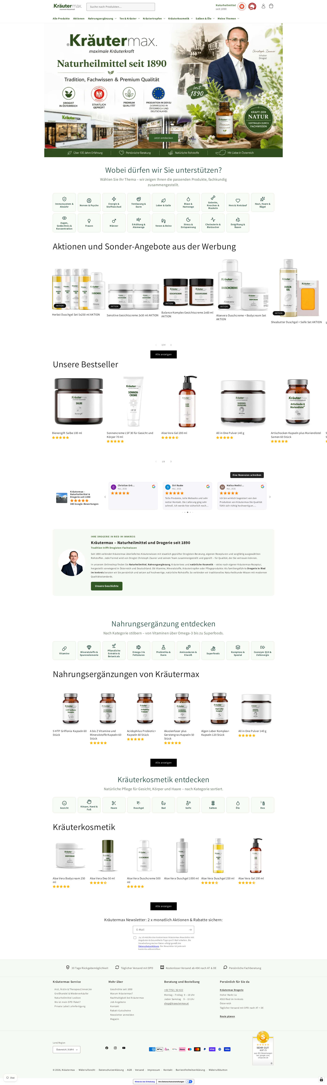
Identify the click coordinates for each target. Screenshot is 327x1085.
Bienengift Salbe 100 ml (67, 433)
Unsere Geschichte (106, 586)
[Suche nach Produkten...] (151, 7)
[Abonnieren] (190, 930)
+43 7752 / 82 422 (173, 990)
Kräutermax (68, 1069)
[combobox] (121, 7)
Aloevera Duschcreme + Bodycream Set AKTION (241, 317)
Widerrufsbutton (218, 1069)
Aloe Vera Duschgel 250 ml (218, 878)
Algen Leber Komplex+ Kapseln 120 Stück (215, 733)
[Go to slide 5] (187, 512)
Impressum (153, 1069)
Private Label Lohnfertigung (69, 1006)
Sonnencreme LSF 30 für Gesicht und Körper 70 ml (130, 435)
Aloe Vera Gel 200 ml (174, 433)
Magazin (114, 1019)
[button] (102, 18)
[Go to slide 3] (182, 512)
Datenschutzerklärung (148, 946)
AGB (129, 1069)
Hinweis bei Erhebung (145, 1082)
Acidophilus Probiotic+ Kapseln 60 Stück (141, 733)
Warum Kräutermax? (121, 993)
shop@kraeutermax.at (176, 1003)
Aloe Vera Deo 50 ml (102, 878)
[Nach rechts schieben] (171, 345)
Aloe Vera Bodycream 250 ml (69, 880)
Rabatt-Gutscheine (120, 1010)
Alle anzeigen (163, 354)
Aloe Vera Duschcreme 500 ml (143, 880)
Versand (139, 1069)
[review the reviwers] (153, 487)
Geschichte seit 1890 (121, 989)
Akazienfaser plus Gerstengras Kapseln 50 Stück (179, 734)
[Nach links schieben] (156, 345)
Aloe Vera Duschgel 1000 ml (181, 878)
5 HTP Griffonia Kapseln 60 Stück (70, 733)
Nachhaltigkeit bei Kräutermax (127, 998)
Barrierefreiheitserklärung (190, 1069)
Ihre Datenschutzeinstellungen (171, 1082)
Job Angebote (118, 1002)
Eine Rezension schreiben (247, 474)
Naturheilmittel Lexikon (67, 998)
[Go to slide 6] (190, 512)
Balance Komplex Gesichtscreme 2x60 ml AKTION (187, 314)
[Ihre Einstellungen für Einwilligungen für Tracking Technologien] (321, 1079)
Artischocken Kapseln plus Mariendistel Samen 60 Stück (296, 435)
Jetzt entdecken (163, 137)
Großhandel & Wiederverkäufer (71, 993)
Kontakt (114, 1006)
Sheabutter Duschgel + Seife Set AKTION (296, 322)
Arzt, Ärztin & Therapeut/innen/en (73, 989)
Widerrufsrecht (87, 1069)
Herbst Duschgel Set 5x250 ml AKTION (76, 314)
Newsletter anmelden (122, 1015)
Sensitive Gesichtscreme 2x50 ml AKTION (133, 315)
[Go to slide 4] (184, 512)
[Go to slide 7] (192, 512)
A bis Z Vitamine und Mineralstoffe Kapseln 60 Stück (105, 734)
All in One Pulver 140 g (230, 433)
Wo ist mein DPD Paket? (67, 1002)
